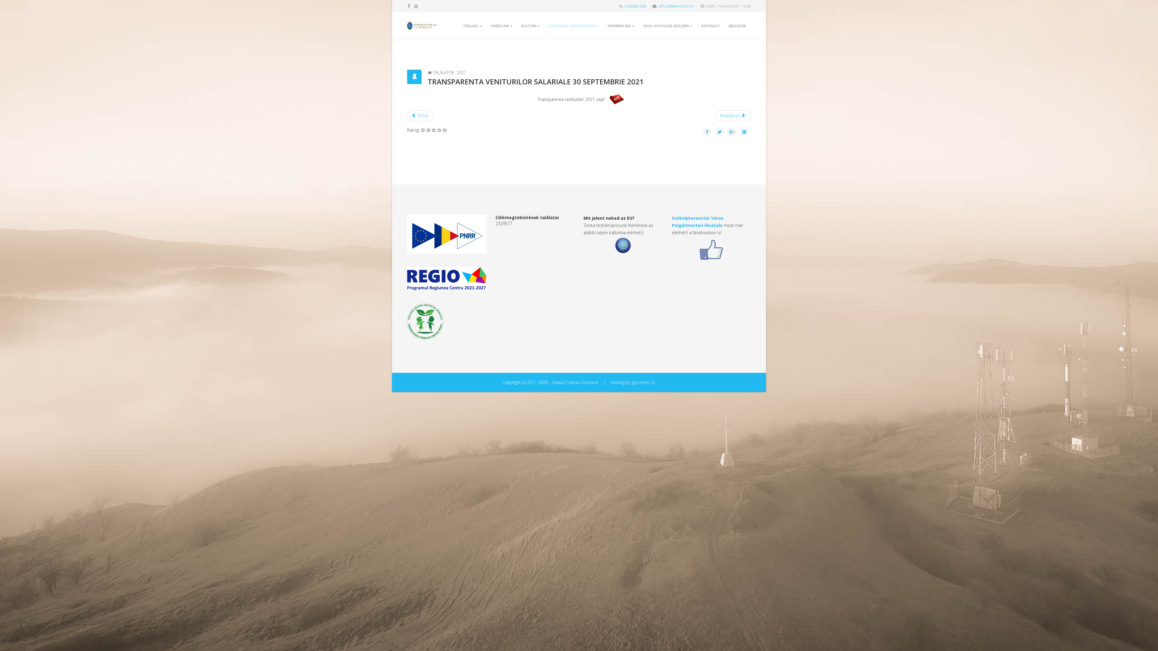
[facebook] (409, 6)
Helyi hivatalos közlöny (666, 26)
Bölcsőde (737, 26)
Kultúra (529, 26)
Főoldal (471, 26)
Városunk (500, 26)
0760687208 (635, 6)
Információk (619, 26)
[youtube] (416, 6)
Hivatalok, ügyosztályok (572, 26)
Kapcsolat (710, 26)
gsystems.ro (643, 382)
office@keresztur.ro (676, 6)
